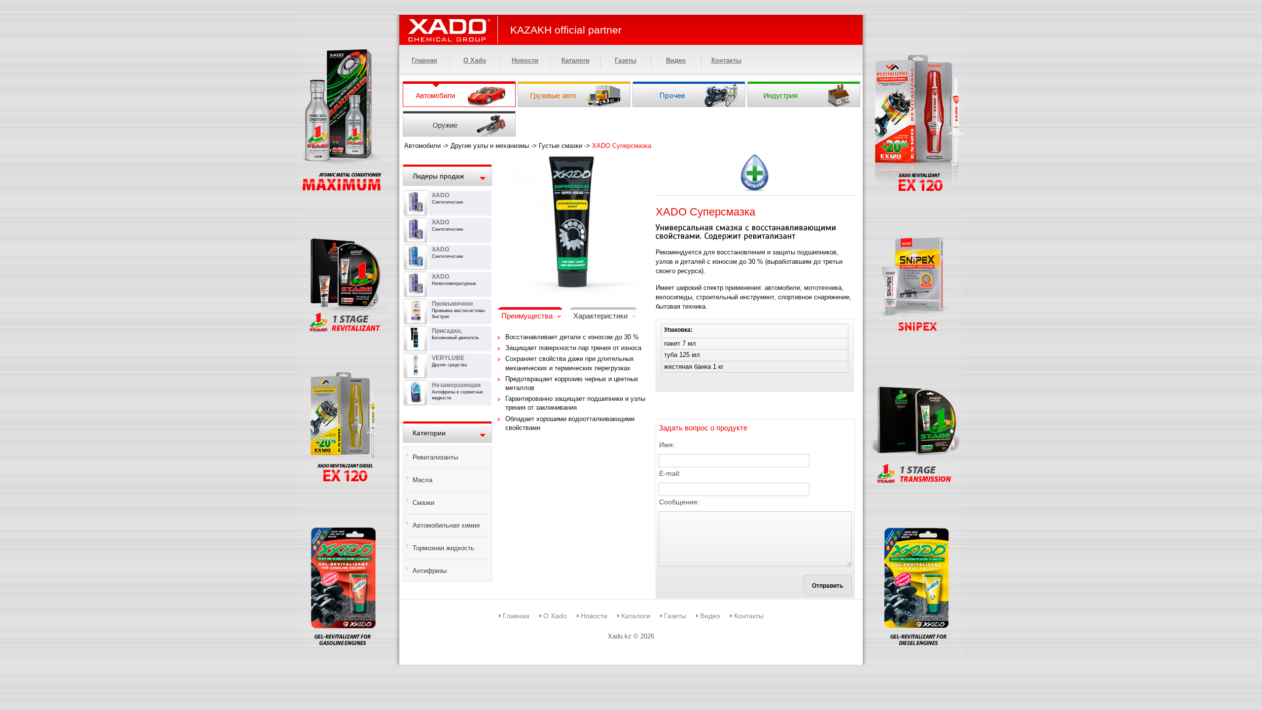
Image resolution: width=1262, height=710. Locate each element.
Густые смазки (560, 145)
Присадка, (447, 330)
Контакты (726, 60)
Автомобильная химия (446, 525)
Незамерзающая (456, 385)
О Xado (474, 60)
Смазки (423, 502)
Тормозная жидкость (443, 548)
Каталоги (575, 60)
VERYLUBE (448, 358)
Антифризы (430, 570)
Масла (422, 480)
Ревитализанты (435, 457)
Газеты (625, 60)
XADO (440, 195)
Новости (525, 60)
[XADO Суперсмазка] (572, 160)
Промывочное (452, 303)
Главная (424, 60)
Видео (676, 60)
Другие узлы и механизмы (490, 145)
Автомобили (422, 145)
